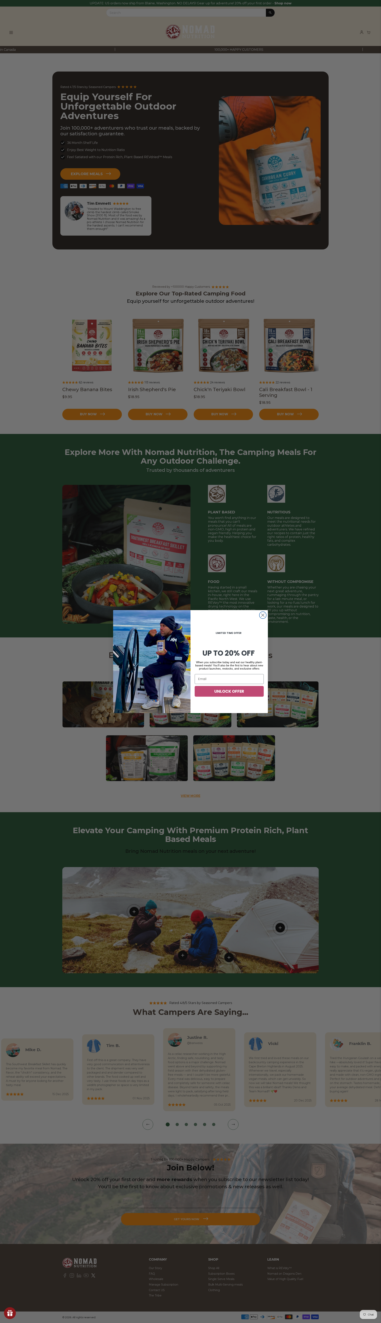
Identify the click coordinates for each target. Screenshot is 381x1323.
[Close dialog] (262, 615)
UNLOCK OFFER (229, 691)
